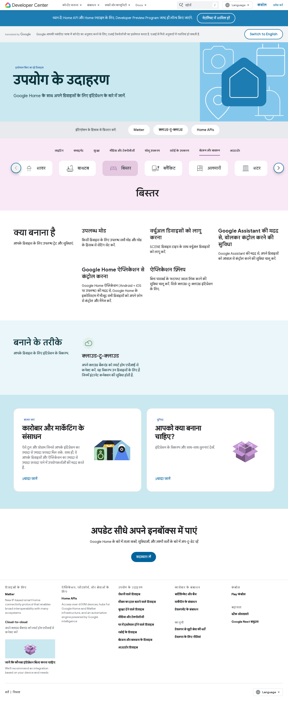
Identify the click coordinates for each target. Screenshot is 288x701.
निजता (16, 692)
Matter (10, 594)
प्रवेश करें (278, 5)
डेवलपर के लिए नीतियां (188, 637)
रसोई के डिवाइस (127, 632)
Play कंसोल (238, 594)
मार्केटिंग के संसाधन (186, 602)
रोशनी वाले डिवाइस (129, 594)
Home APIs (69, 598)
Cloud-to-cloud (16, 622)
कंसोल (261, 5)
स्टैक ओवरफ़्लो (240, 614)
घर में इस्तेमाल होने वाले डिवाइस (136, 624)
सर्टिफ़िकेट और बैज (185, 594)
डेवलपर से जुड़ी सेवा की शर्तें (190, 629)
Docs (139, 5)
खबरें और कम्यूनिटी (116, 5)
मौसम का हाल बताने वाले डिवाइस (137, 602)
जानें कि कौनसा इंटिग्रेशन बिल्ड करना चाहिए (30, 662)
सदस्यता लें (143, 557)
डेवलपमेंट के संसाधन (186, 609)
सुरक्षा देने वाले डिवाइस (131, 609)
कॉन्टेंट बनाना (70, 5)
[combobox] (198, 5)
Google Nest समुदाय (244, 621)
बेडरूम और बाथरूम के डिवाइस (135, 640)
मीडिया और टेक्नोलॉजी (131, 617)
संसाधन (91, 5)
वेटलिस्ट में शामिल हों (216, 18)
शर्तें (7, 692)
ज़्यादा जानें (29, 479)
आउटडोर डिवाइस (128, 647)
